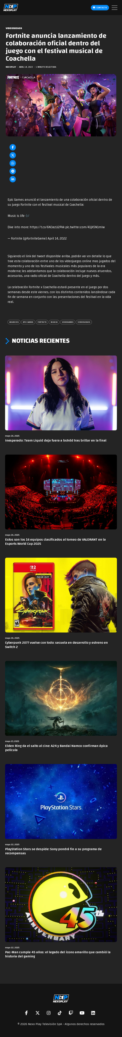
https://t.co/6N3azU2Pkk (47, 227)
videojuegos (84, 322)
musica (54, 322)
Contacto (101, 8)
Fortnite (42, 322)
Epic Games (28, 322)
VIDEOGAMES (68, 322)
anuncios (14, 322)
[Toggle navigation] (114, 7)
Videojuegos (14, 28)
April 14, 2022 (57, 239)
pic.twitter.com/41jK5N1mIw (85, 227)
